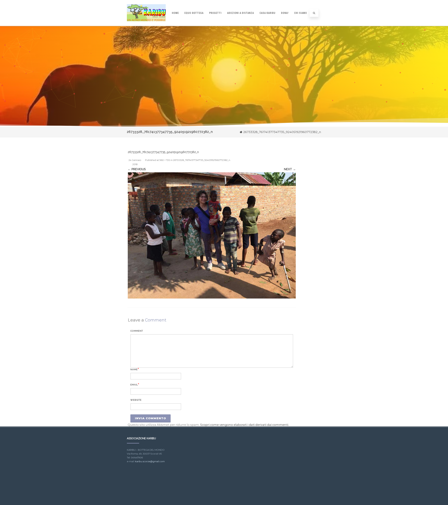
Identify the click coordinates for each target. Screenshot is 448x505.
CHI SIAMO (300, 13)
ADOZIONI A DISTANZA (240, 13)
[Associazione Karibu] (146, 24)
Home (175, 13)
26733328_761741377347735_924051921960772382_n (201, 160)
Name (134, 369)
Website (136, 400)
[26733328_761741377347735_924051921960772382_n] (212, 235)
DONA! (285, 13)
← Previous (137, 169)
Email (134, 384)
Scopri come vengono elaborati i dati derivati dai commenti (244, 424)
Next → (290, 169)
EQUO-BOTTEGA (194, 13)
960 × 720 (164, 160)
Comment (136, 331)
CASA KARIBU (267, 13)
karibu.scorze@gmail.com (150, 461)
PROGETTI (215, 13)
